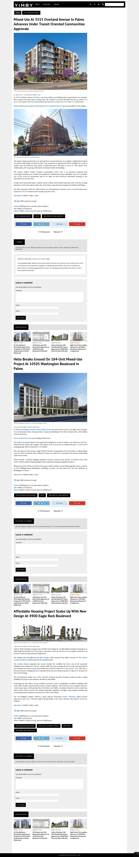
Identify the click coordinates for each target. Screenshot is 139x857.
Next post (57, 232)
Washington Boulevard (30, 429)
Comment (19, 290)
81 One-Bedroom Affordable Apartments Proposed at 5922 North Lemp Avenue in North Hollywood (22, 349)
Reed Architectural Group (54, 106)
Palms (37, 97)
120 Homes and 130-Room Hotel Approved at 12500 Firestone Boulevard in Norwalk (41, 348)
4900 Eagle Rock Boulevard (25, 726)
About (37, 4)
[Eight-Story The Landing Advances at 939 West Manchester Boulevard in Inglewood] (78, 340)
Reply (48, 259)
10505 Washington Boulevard (26, 495)
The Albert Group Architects (25, 730)
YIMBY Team (19, 95)
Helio (16, 106)
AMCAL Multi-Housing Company (49, 726)
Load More (50, 847)
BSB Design (44, 657)
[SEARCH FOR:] (114, 4)
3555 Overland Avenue (23, 216)
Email (18, 311)
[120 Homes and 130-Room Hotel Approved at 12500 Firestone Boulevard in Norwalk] (41, 340)
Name (18, 305)
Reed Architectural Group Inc (53, 216)
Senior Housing (68, 697)
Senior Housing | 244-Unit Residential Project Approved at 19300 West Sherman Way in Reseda (59, 348)
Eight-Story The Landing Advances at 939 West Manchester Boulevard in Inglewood (78, 348)
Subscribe (46, 4)
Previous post (45, 232)
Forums (56, 4)
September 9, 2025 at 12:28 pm (35, 259)
